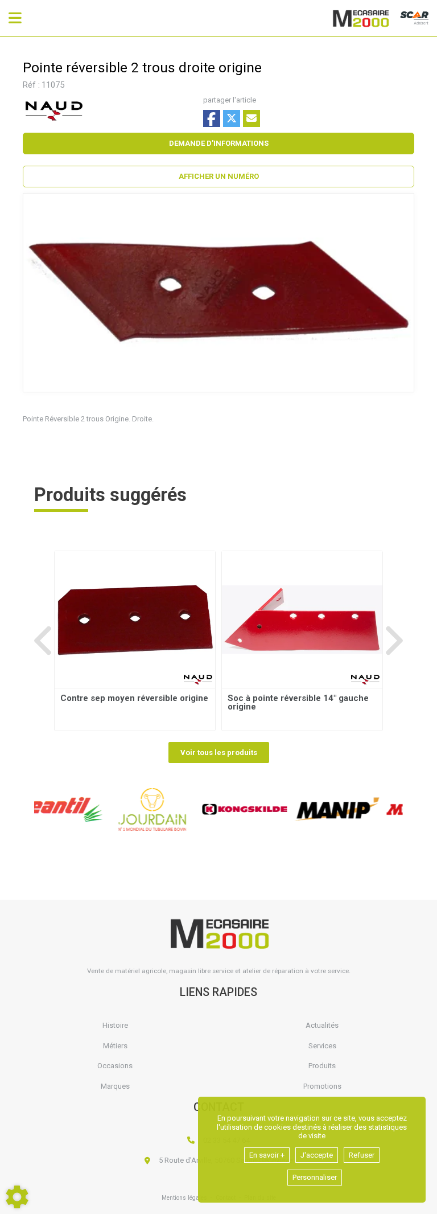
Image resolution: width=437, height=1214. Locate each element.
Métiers (115, 1045)
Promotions (322, 1086)
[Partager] (251, 118)
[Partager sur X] (231, 118)
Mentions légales (184, 1197)
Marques (115, 1086)
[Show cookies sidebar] (17, 1197)
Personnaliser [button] (314, 1177)
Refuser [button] (361, 1155)
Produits (322, 1065)
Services (322, 1045)
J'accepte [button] (316, 1155)
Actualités (322, 1025)
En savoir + (267, 1155)
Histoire (115, 1025)
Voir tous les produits (218, 752)
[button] (218, 176)
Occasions (115, 1065)
